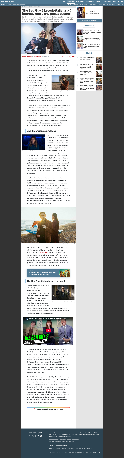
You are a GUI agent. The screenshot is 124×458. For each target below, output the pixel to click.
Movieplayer (24, 6)
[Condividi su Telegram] (73, 56)
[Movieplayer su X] (32, 436)
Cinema (98, 1)
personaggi (90, 1)
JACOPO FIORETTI (38, 56)
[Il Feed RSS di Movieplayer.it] (41, 436)
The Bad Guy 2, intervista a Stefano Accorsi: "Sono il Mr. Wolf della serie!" (92, 46)
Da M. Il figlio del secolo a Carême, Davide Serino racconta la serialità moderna (92, 32)
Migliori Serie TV (83, 4)
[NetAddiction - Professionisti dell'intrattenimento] (61, 446)
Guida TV (116, 1)
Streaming (107, 1)
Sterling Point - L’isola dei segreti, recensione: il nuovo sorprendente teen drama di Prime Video (87, 87)
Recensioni (75, 4)
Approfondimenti (37, 6)
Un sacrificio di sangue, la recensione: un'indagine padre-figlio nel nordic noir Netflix (87, 66)
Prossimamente (111, 4)
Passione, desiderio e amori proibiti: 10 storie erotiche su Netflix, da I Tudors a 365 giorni (87, 80)
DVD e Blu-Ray (119, 4)
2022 (91, 13)
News (69, 4)
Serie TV (71, 1)
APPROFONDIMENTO (27, 56)
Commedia (96, 13)
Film (64, 1)
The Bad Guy (43, 252)
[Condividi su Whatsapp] (69, 56)
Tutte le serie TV (93, 4)
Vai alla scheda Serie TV (89, 20)
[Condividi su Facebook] (62, 56)
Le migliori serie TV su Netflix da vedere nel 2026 (87, 58)
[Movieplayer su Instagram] (35, 436)
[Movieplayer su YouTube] (38, 436)
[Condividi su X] (66, 56)
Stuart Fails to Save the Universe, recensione (16, 4)
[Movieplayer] (35, 433)
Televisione (80, 1)
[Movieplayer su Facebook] (29, 436)
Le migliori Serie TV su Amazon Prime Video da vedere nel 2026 (91, 39)
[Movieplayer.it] (7, 2)
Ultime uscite (102, 4)
